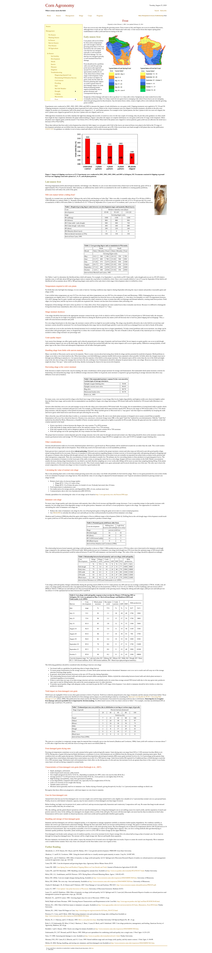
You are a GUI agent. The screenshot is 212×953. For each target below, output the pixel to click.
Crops (90, 16)
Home (49, 16)
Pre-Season (52, 35)
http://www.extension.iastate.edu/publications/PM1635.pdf (136, 885)
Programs (100, 16)
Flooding (58, 83)
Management (70, 16)
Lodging (57, 94)
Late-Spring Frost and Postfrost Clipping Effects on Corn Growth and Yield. (82, 867)
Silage (81, 16)
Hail (56, 86)
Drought (57, 91)
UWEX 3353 (49, 129)
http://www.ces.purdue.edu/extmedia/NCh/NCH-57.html (125, 871)
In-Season (151, 15)
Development (55, 59)
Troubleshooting (159, 15)
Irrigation (54, 70)
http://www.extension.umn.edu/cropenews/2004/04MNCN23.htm (67, 916)
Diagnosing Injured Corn (63, 75)
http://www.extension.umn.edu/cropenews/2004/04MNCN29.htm (115, 878)
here (92, 948)
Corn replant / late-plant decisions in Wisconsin (72, 889)
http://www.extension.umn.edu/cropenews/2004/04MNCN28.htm (111, 881)
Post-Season (52, 46)
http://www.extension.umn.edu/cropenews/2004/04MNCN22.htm (132, 943)
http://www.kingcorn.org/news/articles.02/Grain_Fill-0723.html (97, 910)
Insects (53, 64)
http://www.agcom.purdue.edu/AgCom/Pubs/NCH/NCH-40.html (138, 901)
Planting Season (53, 37)
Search (157, 11)
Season (58, 16)
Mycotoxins (59, 97)
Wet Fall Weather (60, 88)
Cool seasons (59, 80)
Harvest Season (53, 43)
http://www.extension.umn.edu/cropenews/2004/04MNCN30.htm (117, 929)
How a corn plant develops (87, 920)
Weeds (53, 61)
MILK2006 (56, 513)
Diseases (54, 67)
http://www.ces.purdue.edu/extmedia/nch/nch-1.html (102, 936)
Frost (56, 99)
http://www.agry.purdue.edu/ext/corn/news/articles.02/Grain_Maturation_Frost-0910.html (128, 905)
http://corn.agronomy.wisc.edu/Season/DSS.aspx (112, 494)
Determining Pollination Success (65, 78)
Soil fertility (55, 56)
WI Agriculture (53, 48)
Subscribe (163, 11)
